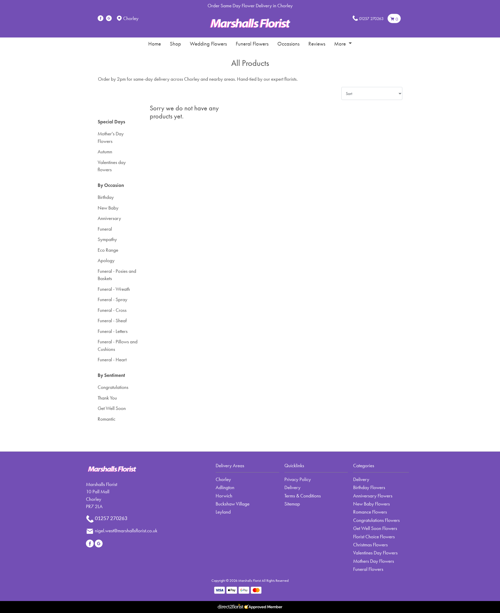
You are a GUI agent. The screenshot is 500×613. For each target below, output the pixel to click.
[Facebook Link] (100, 18)
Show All (106, 108)
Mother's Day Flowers (111, 137)
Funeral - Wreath (114, 289)
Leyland (223, 512)
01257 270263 (371, 18)
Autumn (105, 152)
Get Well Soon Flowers (375, 528)
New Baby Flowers (371, 504)
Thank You (107, 398)
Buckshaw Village (232, 504)
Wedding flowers (208, 44)
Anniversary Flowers (372, 496)
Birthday (106, 197)
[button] (250, 467)
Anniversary (109, 218)
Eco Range (108, 250)
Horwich (224, 496)
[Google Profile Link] (109, 18)
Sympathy (107, 239)
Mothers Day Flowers (373, 561)
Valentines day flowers (112, 166)
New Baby (108, 208)
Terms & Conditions (302, 496)
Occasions (288, 44)
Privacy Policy (297, 479)
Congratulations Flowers (376, 520)
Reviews (316, 44)
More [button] (340, 44)
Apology (106, 260)
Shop (175, 44)
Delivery (292, 487)
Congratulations (113, 387)
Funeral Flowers (252, 44)
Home (154, 44)
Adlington (225, 487)
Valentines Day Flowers (375, 553)
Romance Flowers (370, 512)
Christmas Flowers (370, 545)
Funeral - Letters (113, 331)
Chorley (223, 479)
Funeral (105, 229)
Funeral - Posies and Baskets (117, 275)
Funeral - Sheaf (112, 321)
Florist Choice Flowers (374, 537)
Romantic (106, 419)
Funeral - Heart (112, 360)
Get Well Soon (112, 408)
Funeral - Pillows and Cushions (118, 345)
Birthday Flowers (369, 487)
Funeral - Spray (112, 299)
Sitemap (292, 504)
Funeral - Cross (112, 310)
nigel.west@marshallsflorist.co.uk (126, 531)
